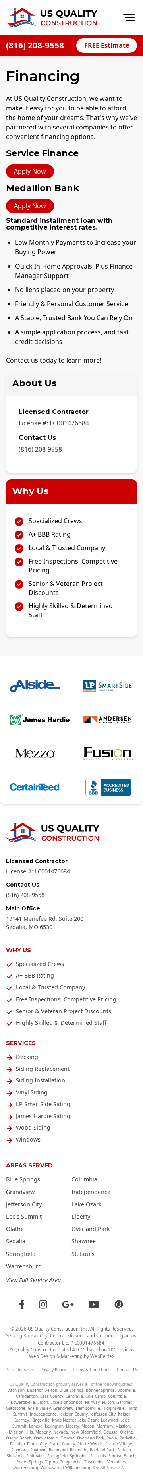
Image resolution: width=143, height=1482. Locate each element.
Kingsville (40, 1420)
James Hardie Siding (43, 1116)
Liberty (81, 1216)
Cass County (51, 1396)
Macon (87, 1426)
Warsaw (48, 1467)
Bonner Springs (100, 1390)
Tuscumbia (94, 1462)
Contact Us (127, 1369)
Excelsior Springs (66, 1402)
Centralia (74, 1396)
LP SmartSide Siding (43, 1104)
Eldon (42, 1402)
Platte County (62, 1444)
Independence (91, 1192)
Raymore (19, 1450)
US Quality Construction (53, 1329)
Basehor (34, 1390)
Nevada (60, 1432)
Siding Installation (40, 1080)
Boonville (126, 1390)
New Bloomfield (85, 1432)
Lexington (54, 1426)
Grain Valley (39, 1408)
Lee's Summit (24, 1216)
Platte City (37, 1444)
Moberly (43, 1432)
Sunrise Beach (121, 1456)
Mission (122, 1426)
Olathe (15, 1229)
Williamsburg (77, 1467)
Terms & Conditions (91, 1369)
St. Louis (83, 1254)
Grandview (20, 1192)
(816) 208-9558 (35, 45)
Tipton (51, 1462)
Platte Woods (90, 1444)
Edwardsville (23, 1402)
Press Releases (19, 1369)
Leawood (109, 1420)
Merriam (105, 1426)
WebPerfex (102, 1356)
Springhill (79, 1456)
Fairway (92, 1402)
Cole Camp (95, 1396)
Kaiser (123, 1414)
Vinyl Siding (32, 1092)
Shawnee (84, 1241)
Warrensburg (24, 1266)
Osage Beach (18, 1438)
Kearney (21, 1420)
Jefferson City (24, 1204)
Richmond (58, 1450)
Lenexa (36, 1426)
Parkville (128, 1438)
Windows (28, 1139)
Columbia (84, 1179)
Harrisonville (88, 1408)
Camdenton (27, 1396)
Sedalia (15, 1241)
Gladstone (15, 1408)
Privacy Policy (53, 1369)
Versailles (116, 1462)
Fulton (108, 1402)
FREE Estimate (106, 45)
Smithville (35, 1456)
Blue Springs (23, 1179)
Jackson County (73, 1414)
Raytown (38, 1450)
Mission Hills (21, 1432)
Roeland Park (102, 1450)
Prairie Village (118, 1444)
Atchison (16, 1390)
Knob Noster (63, 1420)
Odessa (110, 1432)
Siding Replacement (43, 1068)
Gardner (123, 1402)
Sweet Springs (29, 1462)
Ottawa (67, 1438)
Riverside (78, 1450)
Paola (111, 1438)
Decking (27, 1057)
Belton (50, 1390)
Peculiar (17, 1444)
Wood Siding (33, 1127)
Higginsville (113, 1408)
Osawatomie (46, 1438)
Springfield (21, 1254)
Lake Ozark (87, 1204)
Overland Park (91, 1229)
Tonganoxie (71, 1462)
